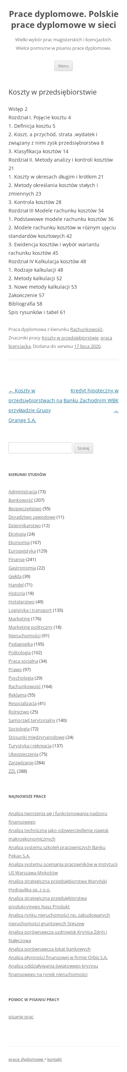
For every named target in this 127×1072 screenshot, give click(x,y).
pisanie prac (21, 1016)
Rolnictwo (18, 712)
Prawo (15, 669)
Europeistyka (22, 551)
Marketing (19, 618)
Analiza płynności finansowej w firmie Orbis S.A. (58, 957)
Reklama (17, 695)
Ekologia (17, 534)
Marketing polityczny (30, 627)
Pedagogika (20, 644)
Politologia (19, 652)
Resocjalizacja (22, 703)
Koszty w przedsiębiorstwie (70, 338)
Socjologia (19, 728)
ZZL (12, 771)
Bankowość (20, 500)
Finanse (16, 559)
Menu (63, 65)
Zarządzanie (21, 762)
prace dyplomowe (26, 1059)
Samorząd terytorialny (31, 720)
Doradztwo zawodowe (31, 517)
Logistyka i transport (30, 610)
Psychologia (21, 678)
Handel (16, 585)
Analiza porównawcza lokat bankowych (49, 949)
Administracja (22, 491)
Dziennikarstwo (24, 525)
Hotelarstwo (21, 601)
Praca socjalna (23, 661)
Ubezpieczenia (23, 754)
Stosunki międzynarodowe (36, 737)
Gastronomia (22, 568)
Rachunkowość (86, 329)
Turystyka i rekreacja (30, 745)
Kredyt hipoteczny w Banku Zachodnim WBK (91, 400)
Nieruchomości (24, 635)
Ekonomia (19, 542)
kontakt (54, 1059)
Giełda (15, 576)
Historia (16, 593)
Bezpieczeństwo (25, 508)
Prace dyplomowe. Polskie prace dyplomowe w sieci (64, 19)
